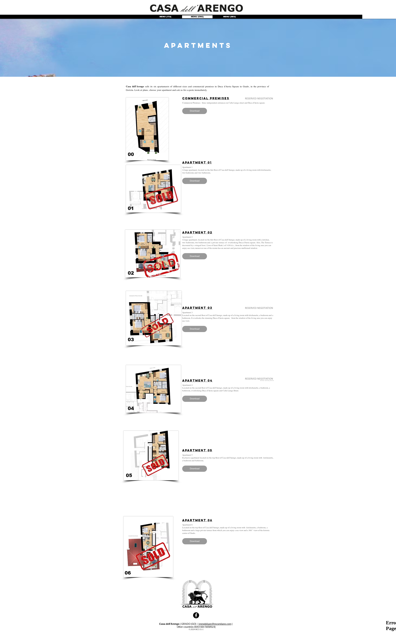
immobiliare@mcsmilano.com (215, 624)
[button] (198, 45)
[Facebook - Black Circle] (196, 615)
